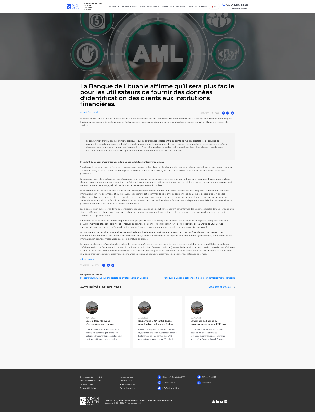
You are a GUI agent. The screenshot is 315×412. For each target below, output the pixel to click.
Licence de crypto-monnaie (122, 7)
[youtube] (221, 403)
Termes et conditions (127, 388)
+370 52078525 (236, 4)
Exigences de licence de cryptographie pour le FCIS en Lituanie (208, 323)
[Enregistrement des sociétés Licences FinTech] (91, 401)
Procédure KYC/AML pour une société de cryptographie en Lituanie (114, 278)
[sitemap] (213, 402)
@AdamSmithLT (209, 377)
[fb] (225, 402)
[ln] (217, 402)
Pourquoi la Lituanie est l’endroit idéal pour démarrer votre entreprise (199, 278)
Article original (87, 259)
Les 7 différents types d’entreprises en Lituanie (100, 322)
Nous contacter (239, 8)
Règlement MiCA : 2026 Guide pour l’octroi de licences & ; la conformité (155, 323)
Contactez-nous (126, 381)
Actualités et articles (90, 112)
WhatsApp (206, 383)
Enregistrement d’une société (91, 377)
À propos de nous (197, 7)
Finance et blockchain (173, 7)
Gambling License (148, 7)
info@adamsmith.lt (170, 388)
